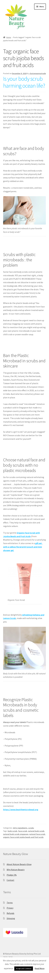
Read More (39, 968)
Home (8, 37)
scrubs (31, 828)
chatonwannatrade (37, 73)
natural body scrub (36, 831)
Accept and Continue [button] (23, 968)
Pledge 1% (12, 875)
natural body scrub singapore (15, 834)
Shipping (11, 918)
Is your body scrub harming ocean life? (24, 82)
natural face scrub (37, 834)
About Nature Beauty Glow (19, 864)
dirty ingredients (20, 828)
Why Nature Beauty (15, 869)
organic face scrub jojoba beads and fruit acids (23, 837)
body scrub (12, 831)
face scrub (22, 831)
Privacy (10, 908)
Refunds (10, 913)
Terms (10, 902)
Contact (10, 880)
